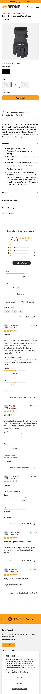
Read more (20, 353)
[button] (32, 6)
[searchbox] (12, 302)
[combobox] (28, 317)
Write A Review (22, 263)
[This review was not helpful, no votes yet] (34, 397)
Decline (19, 683)
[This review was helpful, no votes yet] (30, 524)
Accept (19, 678)
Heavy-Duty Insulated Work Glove (16, 13)
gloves (7, 311)
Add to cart (20, 98)
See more (20, 294)
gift (21, 311)
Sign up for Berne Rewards (12, 115)
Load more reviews (20, 602)
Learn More (8, 645)
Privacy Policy (24, 672)
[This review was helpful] (31, 397)
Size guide (7, 92)
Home (3, 13)
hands (15, 311)
